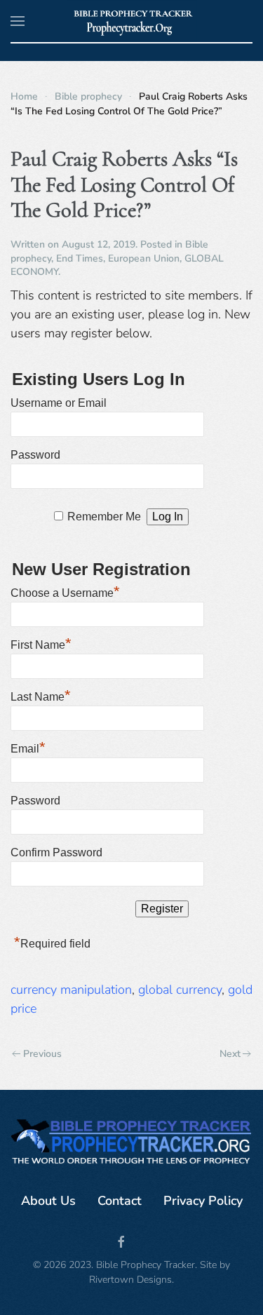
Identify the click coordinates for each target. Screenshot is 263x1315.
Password (35, 455)
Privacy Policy (203, 1200)
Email (28, 747)
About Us (48, 1200)
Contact (119, 1200)
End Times (79, 258)
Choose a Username (65, 591)
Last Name (41, 695)
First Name (41, 643)
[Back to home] (131, 21)
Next (230, 1053)
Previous (42, 1053)
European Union (144, 258)
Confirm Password (56, 852)
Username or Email (59, 403)
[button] (18, 21)
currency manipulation (71, 989)
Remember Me (104, 516)
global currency (180, 989)
